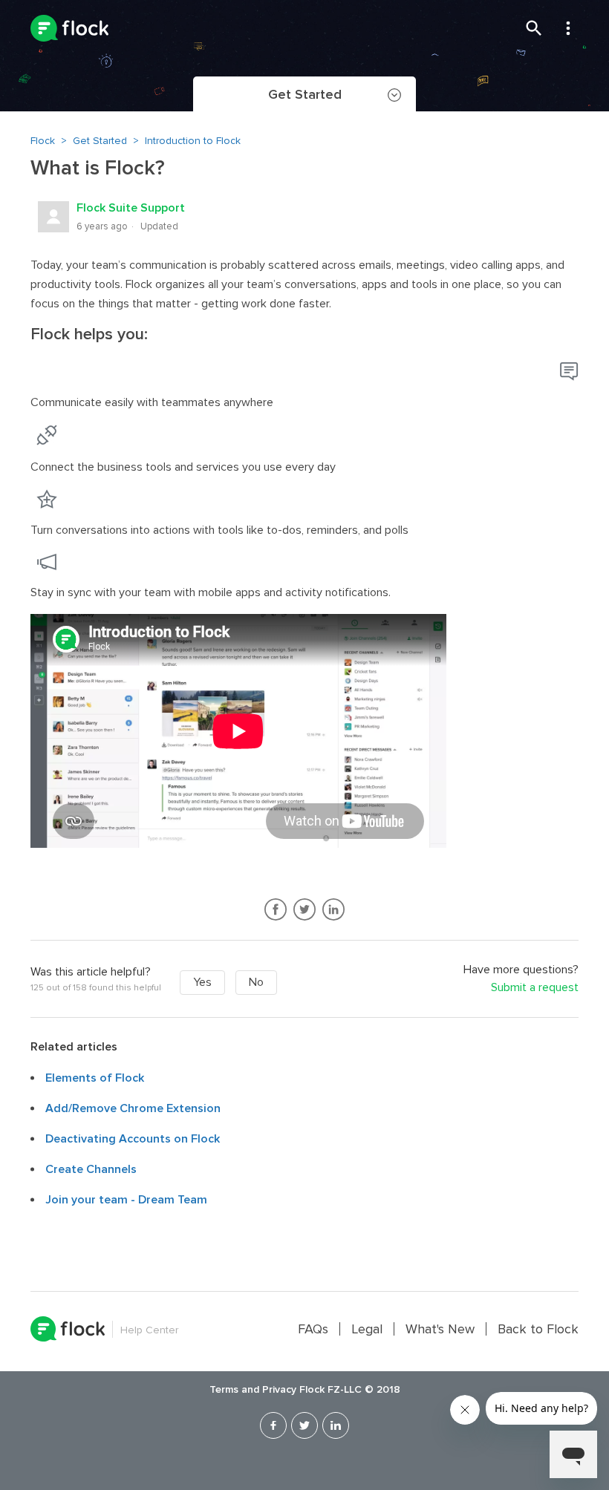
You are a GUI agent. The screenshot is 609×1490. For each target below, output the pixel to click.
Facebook (276, 909)
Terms (223, 1389)
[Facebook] (273, 1425)
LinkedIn (334, 909)
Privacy (279, 1389)
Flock (42, 140)
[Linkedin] (335, 1425)
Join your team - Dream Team (126, 1199)
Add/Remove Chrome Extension (133, 1108)
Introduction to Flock (193, 140)
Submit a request (535, 988)
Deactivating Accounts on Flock (132, 1138)
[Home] (69, 28)
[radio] (202, 982)
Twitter (305, 909)
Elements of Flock (94, 1078)
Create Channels (91, 1169)
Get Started (100, 140)
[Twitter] (304, 1425)
